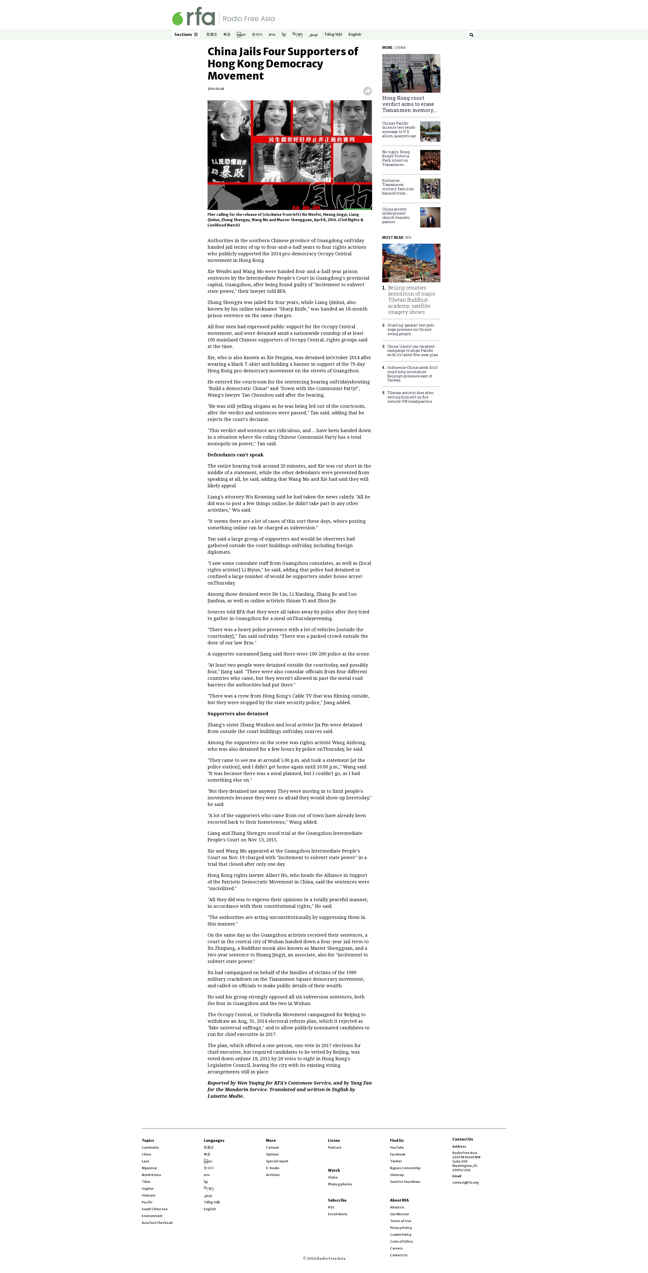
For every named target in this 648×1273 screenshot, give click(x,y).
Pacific (147, 1202)
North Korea (151, 1175)
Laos (145, 1161)
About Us (397, 1207)
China (146, 1154)
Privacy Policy (401, 1228)
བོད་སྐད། (297, 34)
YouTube (397, 1147)
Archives (273, 1175)
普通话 (211, 34)
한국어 (257, 34)
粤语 (226, 34)
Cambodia (150, 1147)
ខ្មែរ (284, 34)
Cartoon (272, 1147)
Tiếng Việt (333, 34)
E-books (272, 1168)
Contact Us (399, 1255)
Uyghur (148, 1188)
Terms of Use (400, 1221)
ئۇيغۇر (313, 34)
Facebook (397, 1154)
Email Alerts (338, 1214)
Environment (152, 1216)
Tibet (146, 1182)
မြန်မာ (241, 34)
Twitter (396, 1161)
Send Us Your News (405, 1182)
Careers (396, 1248)
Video (333, 1177)
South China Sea (155, 1209)
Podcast (334, 1147)
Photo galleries (340, 1184)
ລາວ (272, 34)
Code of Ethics (401, 1241)
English (355, 34)
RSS (331, 1207)
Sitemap (397, 1175)
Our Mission (399, 1214)
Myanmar (149, 1168)
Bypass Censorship (405, 1168)
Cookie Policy (400, 1234)
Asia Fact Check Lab (157, 1223)
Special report (277, 1161)
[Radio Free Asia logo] (223, 16)
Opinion (272, 1154)
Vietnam (149, 1195)
